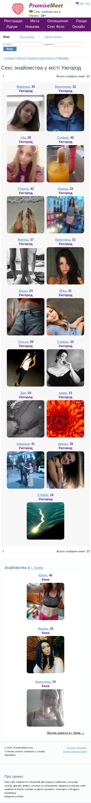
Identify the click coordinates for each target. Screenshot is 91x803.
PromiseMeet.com (46, 5)
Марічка (23, 86)
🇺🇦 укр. (80, 3)
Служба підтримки (76, 747)
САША (43, 495)
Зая (23, 393)
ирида (63, 444)
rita (23, 137)
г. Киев (37, 567)
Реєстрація (13, 21)
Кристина (62, 239)
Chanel (23, 189)
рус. (87, 3)
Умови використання (75, 751)
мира (63, 393)
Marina (23, 239)
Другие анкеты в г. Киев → (65, 733)
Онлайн (78, 27)
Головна (9, 58)
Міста (34, 21)
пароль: (49, 44)
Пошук (81, 21)
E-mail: (7, 44)
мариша (23, 444)
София (62, 137)
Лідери (11, 27)
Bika (62, 291)
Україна (21, 58)
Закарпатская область (42, 58)
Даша (23, 291)
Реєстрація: (27, 36)
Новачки (32, 27)
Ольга (23, 342)
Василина (63, 86)
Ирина (63, 189)
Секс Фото (55, 27)
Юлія (43, 575)
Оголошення (57, 21)
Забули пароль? (53, 36)
